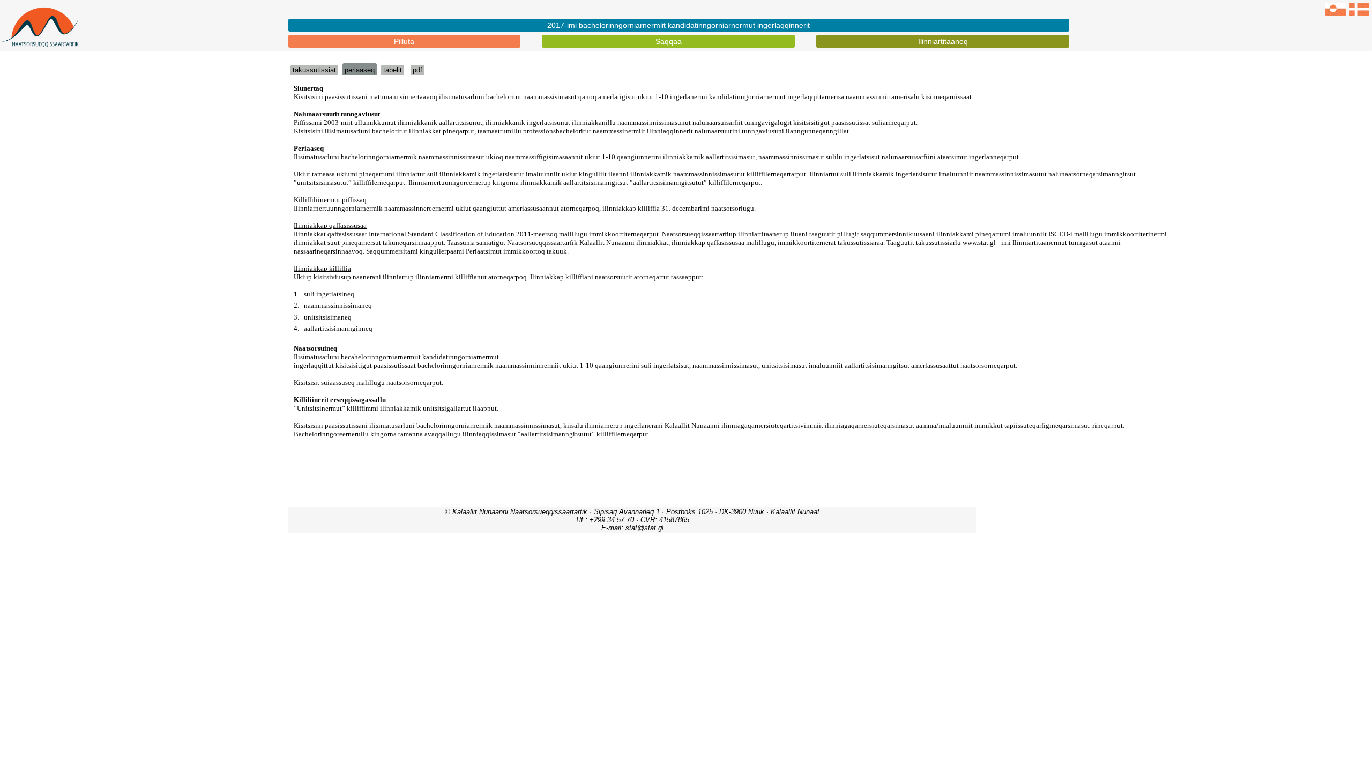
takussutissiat (314, 70)
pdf (417, 70)
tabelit (392, 70)
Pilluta (404, 41)
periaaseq (360, 70)
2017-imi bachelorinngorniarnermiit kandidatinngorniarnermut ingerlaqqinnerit (678, 25)
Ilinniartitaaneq (943, 41)
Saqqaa (668, 41)
